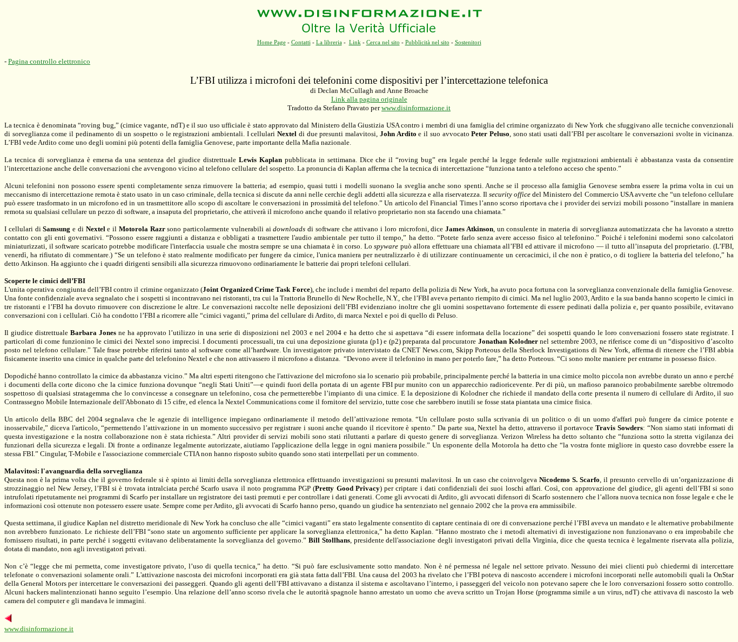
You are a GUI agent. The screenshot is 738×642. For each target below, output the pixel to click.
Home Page (271, 42)
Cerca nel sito (383, 42)
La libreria (329, 42)
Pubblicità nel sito (427, 42)
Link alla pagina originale (369, 99)
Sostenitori (468, 42)
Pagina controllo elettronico (49, 61)
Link (355, 42)
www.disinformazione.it (416, 108)
